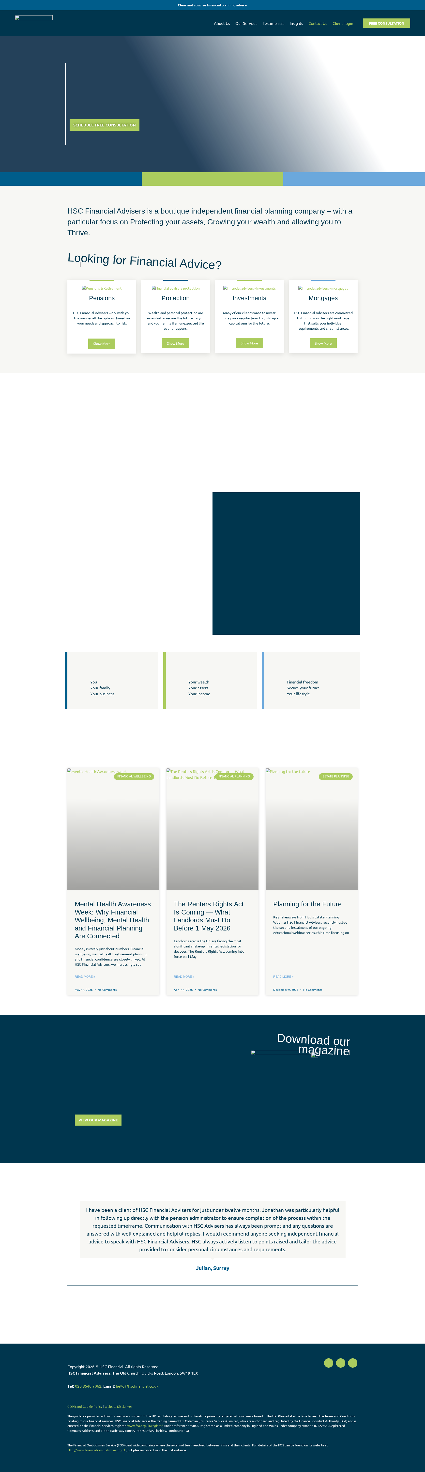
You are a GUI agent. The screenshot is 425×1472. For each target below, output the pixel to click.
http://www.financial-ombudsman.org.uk (96, 1450)
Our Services (246, 23)
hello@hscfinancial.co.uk (137, 1385)
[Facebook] (328, 1363)
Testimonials (273, 23)
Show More (101, 343)
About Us (222, 23)
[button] (72, 1236)
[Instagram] (340, 1363)
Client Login (343, 23)
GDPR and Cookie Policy (84, 1406)
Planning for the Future (307, 904)
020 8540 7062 (88, 1385)
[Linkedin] (352, 1363)
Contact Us (317, 23)
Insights (296, 23)
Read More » (85, 976)
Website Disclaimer (118, 1406)
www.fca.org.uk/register (145, 1426)
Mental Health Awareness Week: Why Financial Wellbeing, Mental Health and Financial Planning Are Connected (113, 920)
